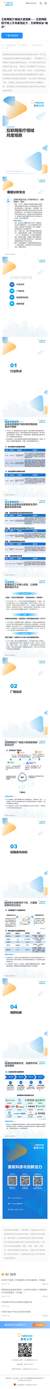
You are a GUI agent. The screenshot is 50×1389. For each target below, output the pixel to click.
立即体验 (39, 1325)
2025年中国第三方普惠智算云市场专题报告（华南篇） (24, 1280)
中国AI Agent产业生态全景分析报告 (16, 1311)
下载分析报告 (12, 35)
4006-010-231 (31, 3)
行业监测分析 (10, 45)
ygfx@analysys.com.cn (30, 1369)
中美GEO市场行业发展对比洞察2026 (16, 1302)
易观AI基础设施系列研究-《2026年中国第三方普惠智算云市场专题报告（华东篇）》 (24, 1291)
